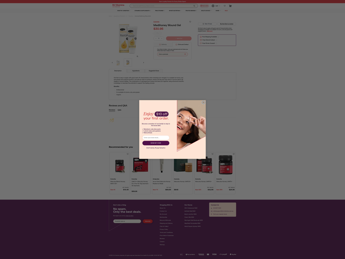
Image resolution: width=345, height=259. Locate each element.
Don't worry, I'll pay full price (155, 148)
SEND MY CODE (156, 143)
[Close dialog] (203, 102)
